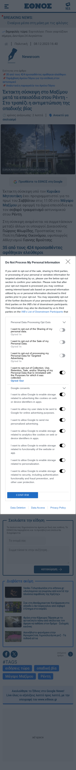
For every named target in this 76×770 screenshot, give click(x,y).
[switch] (62, 330)
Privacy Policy (58, 507)
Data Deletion (18, 507)
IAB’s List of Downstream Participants (42, 311)
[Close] (69, 262)
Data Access (38, 507)
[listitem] (38, 322)
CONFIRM (22, 495)
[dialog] (38, 385)
